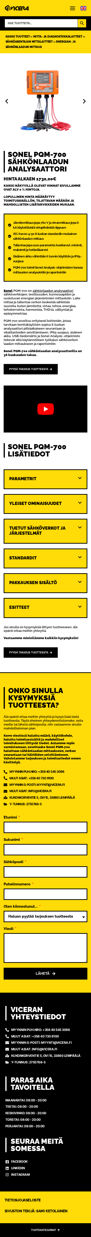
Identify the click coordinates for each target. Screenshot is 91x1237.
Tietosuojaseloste (23, 1200)
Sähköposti (14, 862)
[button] (7, 101)
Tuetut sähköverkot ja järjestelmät (37, 531)
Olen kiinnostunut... (21, 907)
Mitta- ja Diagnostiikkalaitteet (57, 36)
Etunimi (11, 818)
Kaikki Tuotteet (18, 36)
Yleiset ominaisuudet (35, 503)
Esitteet (19, 607)
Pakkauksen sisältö (33, 582)
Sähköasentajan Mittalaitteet (29, 41)
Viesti (9, 929)
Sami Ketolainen (51, 1211)
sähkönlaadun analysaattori (53, 291)
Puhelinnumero (17, 884)
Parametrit (22, 478)
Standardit (23, 557)
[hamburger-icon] (72, 9)
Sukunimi (12, 840)
